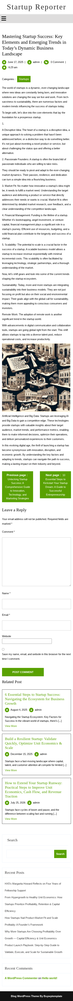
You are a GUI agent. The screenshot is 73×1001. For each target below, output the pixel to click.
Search (12, 840)
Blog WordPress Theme (25, 996)
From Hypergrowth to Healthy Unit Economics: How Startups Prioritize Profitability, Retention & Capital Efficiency (33, 904)
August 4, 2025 (19, 709)
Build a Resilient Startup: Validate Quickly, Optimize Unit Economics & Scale (33, 743)
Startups (24, 79)
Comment (8, 531)
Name (6, 593)
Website (6, 636)
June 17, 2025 (15, 62)
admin (36, 62)
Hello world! (49, 978)
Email (6, 614)
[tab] (4, 18)
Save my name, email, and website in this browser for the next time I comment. (36, 656)
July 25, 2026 (18, 802)
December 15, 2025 (21, 754)
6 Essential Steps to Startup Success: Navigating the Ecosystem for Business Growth (34, 699)
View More (11, 726)
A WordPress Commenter (21, 978)
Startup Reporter (36, 7)
